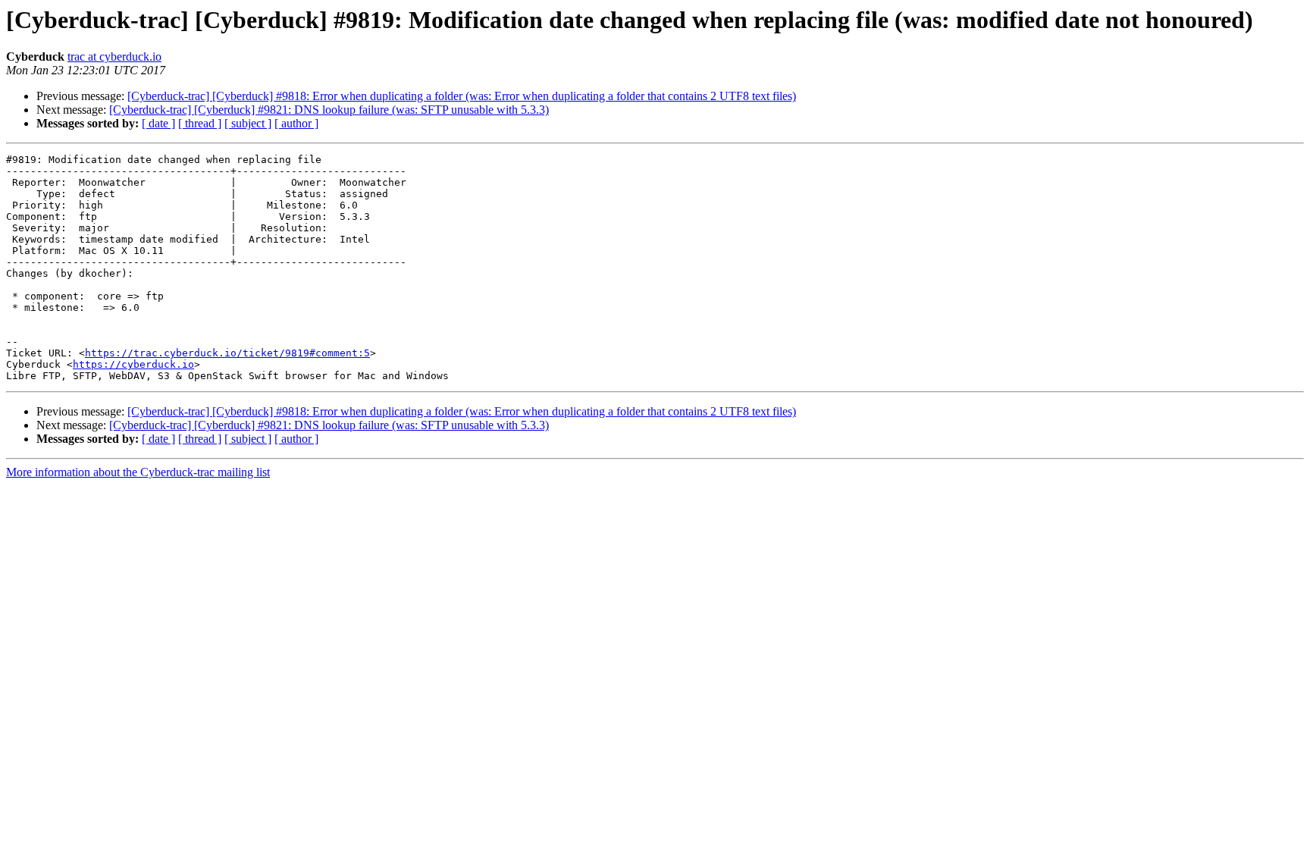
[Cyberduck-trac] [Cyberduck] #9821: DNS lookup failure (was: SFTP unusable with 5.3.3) (329, 109)
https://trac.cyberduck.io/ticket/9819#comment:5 (227, 353)
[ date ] (158, 123)
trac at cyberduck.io (114, 56)
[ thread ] (199, 123)
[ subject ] (247, 123)
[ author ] (296, 123)
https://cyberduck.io (133, 364)
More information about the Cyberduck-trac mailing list (138, 472)
